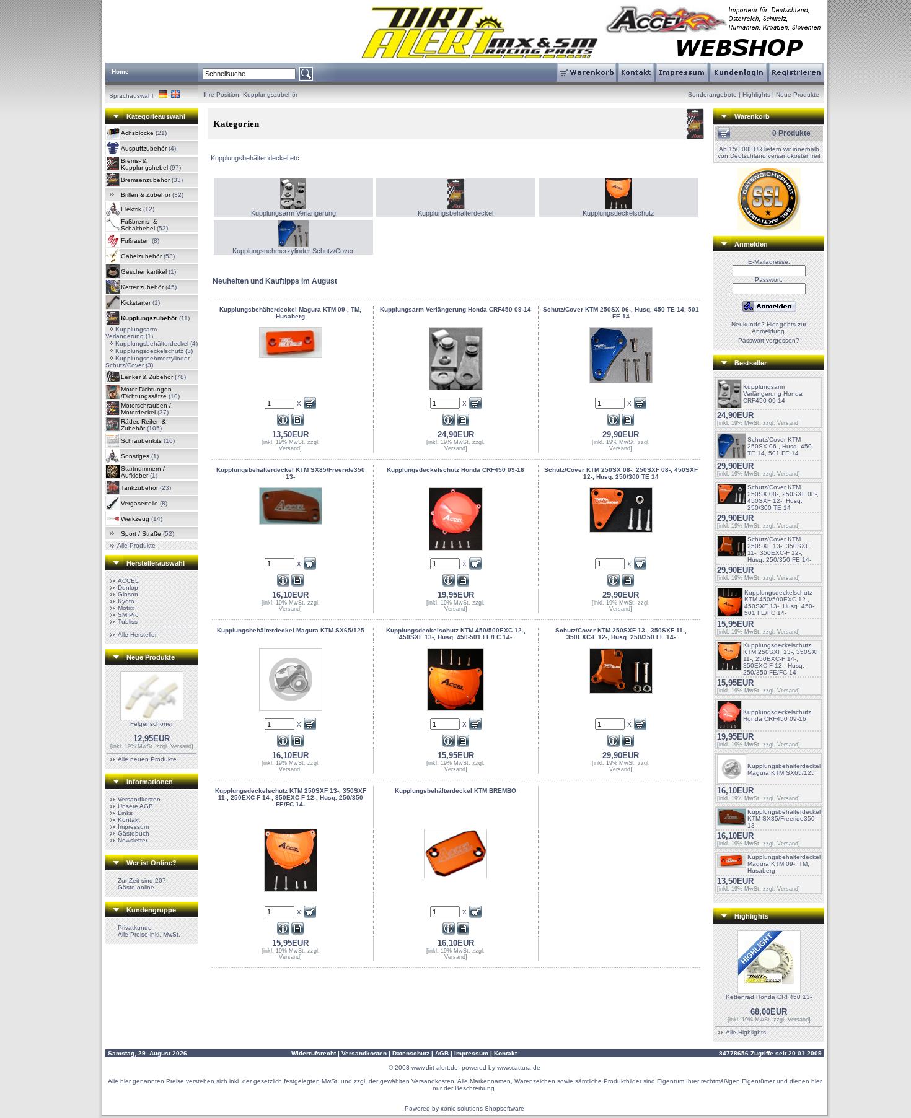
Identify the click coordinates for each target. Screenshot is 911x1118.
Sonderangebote (712, 94)
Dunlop (128, 587)
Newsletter (132, 840)
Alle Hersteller (137, 634)
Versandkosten (139, 799)
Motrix (126, 608)
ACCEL (128, 580)
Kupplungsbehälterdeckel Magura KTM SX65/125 (784, 769)
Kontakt (129, 819)
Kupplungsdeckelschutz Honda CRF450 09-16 (777, 715)
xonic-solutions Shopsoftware (482, 1108)
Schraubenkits (141, 440)
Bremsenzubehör (145, 180)
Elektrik (131, 209)
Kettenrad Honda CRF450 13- (769, 997)
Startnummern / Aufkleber (143, 472)
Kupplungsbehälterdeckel (151, 343)
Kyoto (126, 601)
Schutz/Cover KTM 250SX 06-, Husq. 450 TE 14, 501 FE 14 (779, 446)
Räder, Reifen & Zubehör (143, 425)
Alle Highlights (746, 1032)
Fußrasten (135, 240)
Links (125, 813)
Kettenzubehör (142, 287)
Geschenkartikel (144, 271)
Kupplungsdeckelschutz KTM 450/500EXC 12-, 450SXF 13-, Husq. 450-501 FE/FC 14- (779, 602)
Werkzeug (135, 518)
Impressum (133, 826)
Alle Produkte (136, 545)
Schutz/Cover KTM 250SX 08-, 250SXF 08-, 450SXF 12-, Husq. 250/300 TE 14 (783, 497)
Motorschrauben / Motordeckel (146, 409)
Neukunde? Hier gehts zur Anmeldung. (768, 327)
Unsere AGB (135, 806)
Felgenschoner (151, 723)
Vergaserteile (139, 503)
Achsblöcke (137, 132)
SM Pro (128, 614)
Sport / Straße (141, 533)
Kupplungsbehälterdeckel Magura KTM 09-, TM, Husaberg (784, 864)
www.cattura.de (518, 1067)
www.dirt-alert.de (434, 1067)
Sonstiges (135, 456)
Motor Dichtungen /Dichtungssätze (146, 393)
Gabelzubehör (141, 256)
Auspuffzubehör (144, 148)
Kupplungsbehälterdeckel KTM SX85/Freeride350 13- (784, 818)
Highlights (756, 94)
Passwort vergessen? (768, 340)
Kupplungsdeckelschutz (149, 350)
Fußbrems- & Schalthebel (139, 225)
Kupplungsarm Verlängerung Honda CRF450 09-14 (773, 393)
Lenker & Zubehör (147, 376)
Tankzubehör (139, 487)
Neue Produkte (797, 94)
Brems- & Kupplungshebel (144, 164)
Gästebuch (133, 833)
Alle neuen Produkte (147, 759)
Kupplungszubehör (270, 94)
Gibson (128, 594)
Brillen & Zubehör (145, 194)
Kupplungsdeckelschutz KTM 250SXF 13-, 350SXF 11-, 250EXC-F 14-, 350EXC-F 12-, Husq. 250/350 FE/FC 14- (781, 659)
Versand (180, 746)
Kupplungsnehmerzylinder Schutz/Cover (293, 251)
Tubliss (128, 621)
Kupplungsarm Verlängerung (131, 332)
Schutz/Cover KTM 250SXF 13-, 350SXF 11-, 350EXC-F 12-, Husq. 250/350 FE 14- (779, 549)
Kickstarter (136, 302)
